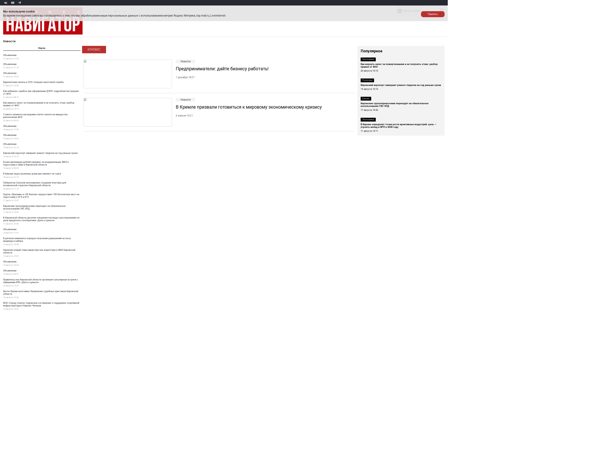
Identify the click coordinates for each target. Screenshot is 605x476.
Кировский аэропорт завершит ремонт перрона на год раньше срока (40, 153)
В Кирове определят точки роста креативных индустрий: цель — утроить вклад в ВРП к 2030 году (398, 125)
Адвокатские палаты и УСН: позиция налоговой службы (33, 82)
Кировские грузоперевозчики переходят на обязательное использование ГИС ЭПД (395, 104)
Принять (433, 14)
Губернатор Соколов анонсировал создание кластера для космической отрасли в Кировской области (34, 184)
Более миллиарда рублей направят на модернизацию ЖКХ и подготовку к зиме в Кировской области (36, 163)
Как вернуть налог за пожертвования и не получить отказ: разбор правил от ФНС (399, 65)
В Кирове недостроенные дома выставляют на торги (32, 173)
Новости (9, 41)
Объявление (10, 55)
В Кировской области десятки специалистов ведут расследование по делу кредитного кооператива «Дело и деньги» (41, 219)
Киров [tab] (41, 48)
